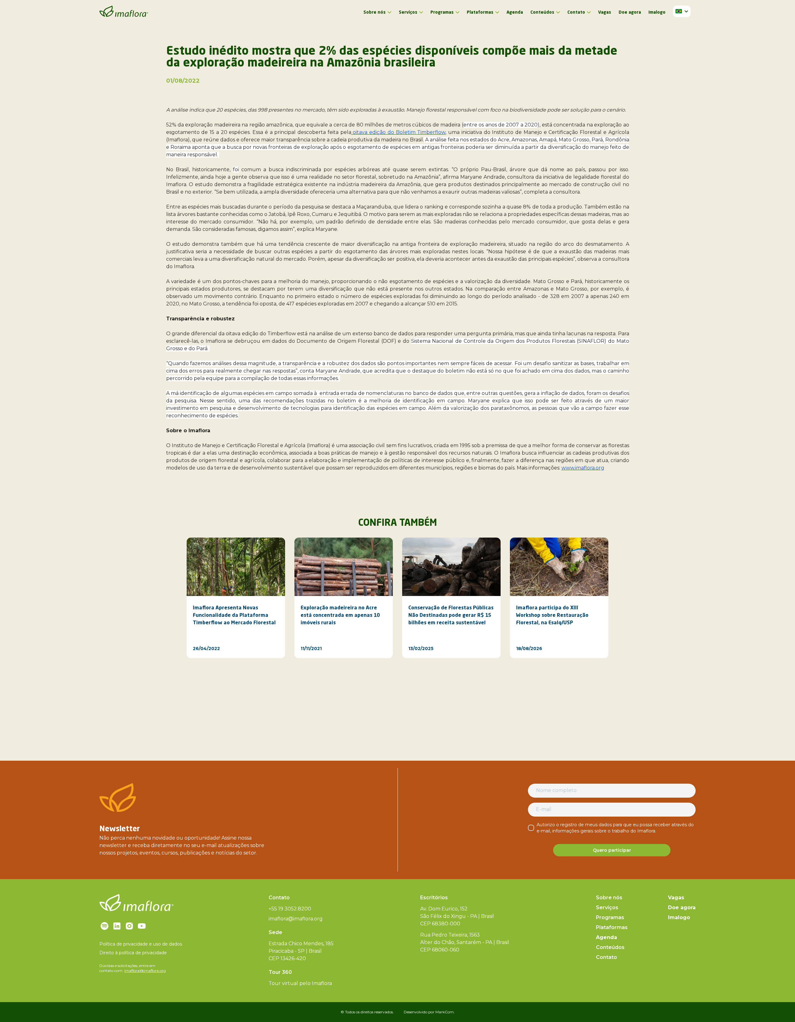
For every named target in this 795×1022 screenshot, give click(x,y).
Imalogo (657, 12)
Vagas (604, 12)
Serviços (408, 12)
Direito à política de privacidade (133, 953)
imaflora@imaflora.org (145, 970)
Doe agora (630, 12)
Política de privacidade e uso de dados (140, 944)
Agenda (515, 12)
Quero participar (612, 850)
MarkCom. (445, 1012)
